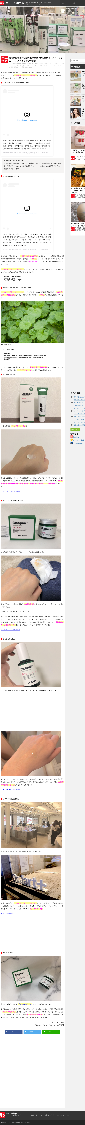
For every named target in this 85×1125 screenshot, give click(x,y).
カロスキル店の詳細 (7, 913)
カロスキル (29, 63)
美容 (20, 63)
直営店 (11, 67)
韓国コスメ (17, 67)
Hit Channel (78, 443)
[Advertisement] (32, 711)
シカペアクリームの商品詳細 (10, 491)
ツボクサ (18, 65)
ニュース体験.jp (15, 3)
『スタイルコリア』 (25, 1004)
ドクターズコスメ (58, 65)
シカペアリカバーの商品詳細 (10, 630)
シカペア (46, 63)
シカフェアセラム (38, 63)
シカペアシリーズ (54, 63)
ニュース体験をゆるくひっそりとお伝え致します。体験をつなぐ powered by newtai (38, 1115)
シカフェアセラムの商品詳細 (10, 789)
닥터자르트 (17, 152)
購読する (76, 429)
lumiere (76, 437)
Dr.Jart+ (23, 63)
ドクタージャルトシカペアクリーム (42, 65)
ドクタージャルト (27, 65)
